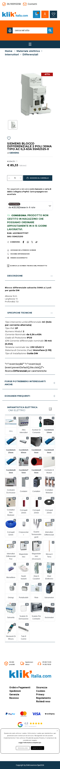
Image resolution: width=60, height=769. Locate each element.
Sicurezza (41, 687)
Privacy (40, 694)
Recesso (14, 698)
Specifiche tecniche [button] (19, 312)
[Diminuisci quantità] (9, 178)
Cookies (40, 691)
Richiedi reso (43, 701)
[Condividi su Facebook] (23, 242)
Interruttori (12, 54)
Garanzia (14, 694)
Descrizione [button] (15, 275)
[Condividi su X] (32, 242)
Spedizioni (15, 691)
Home (8, 51)
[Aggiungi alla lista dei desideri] (9, 138)
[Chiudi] (50, 408)
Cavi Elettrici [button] (16, 410)
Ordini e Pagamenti (19, 687)
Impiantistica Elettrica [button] (22, 407)
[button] (10, 30)
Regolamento (43, 698)
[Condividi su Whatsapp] (28, 242)
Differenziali (30, 54)
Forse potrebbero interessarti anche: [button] (25, 383)
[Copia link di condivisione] (36, 242)
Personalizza (23, 748)
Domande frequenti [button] (17, 396)
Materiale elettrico (28, 51)
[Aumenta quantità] (20, 178)
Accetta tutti (37, 748)
